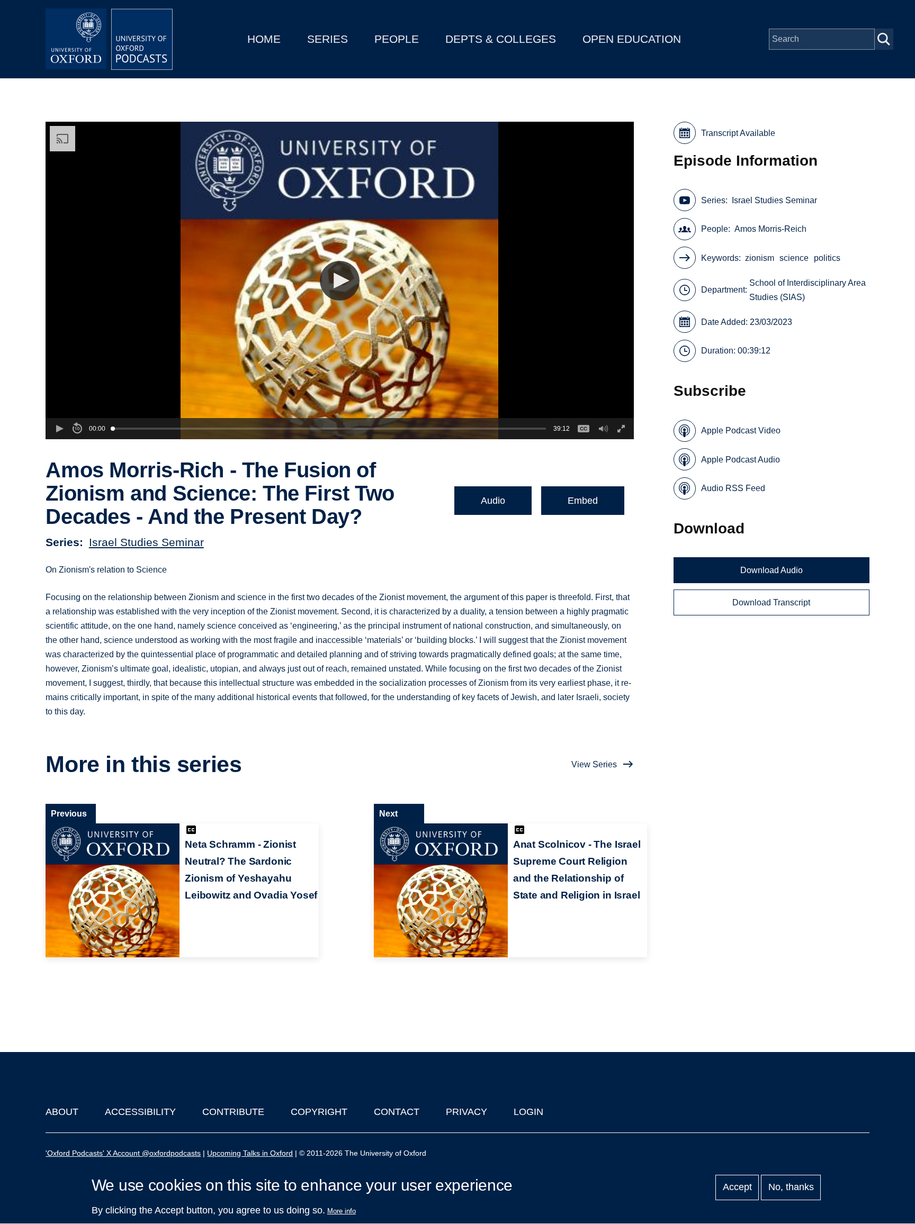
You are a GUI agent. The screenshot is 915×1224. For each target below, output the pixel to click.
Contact (396, 1112)
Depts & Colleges (500, 39)
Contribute (233, 1112)
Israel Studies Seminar (146, 542)
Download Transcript (771, 602)
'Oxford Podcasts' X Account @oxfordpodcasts (123, 1153)
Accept (737, 1187)
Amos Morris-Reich (770, 228)
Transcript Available (738, 133)
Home (264, 39)
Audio (493, 500)
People (396, 39)
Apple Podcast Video (741, 430)
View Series (594, 764)
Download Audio (771, 570)
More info (341, 1211)
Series (327, 39)
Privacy (466, 1112)
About (62, 1112)
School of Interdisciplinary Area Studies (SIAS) (807, 290)
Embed (583, 500)
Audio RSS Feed (733, 488)
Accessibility (140, 1112)
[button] (340, 281)
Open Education (631, 39)
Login (528, 1112)
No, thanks (791, 1187)
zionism (759, 257)
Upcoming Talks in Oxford (250, 1153)
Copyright (319, 1112)
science (794, 257)
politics (827, 257)
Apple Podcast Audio (740, 459)
